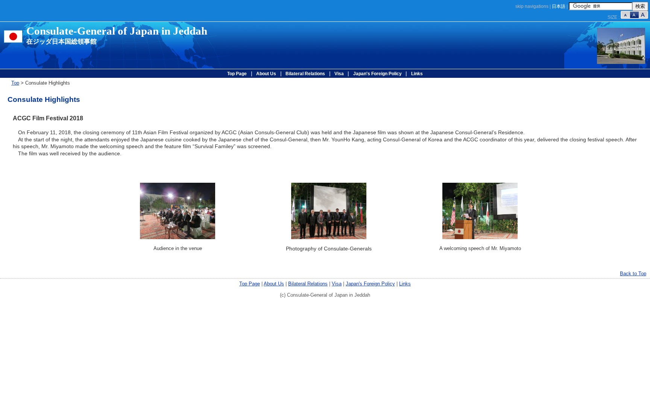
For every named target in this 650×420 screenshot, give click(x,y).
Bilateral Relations (305, 73)
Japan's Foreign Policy (377, 73)
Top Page (237, 73)
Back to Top (633, 273)
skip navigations (531, 6)
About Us (266, 73)
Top (15, 83)
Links (417, 73)
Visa (339, 73)
